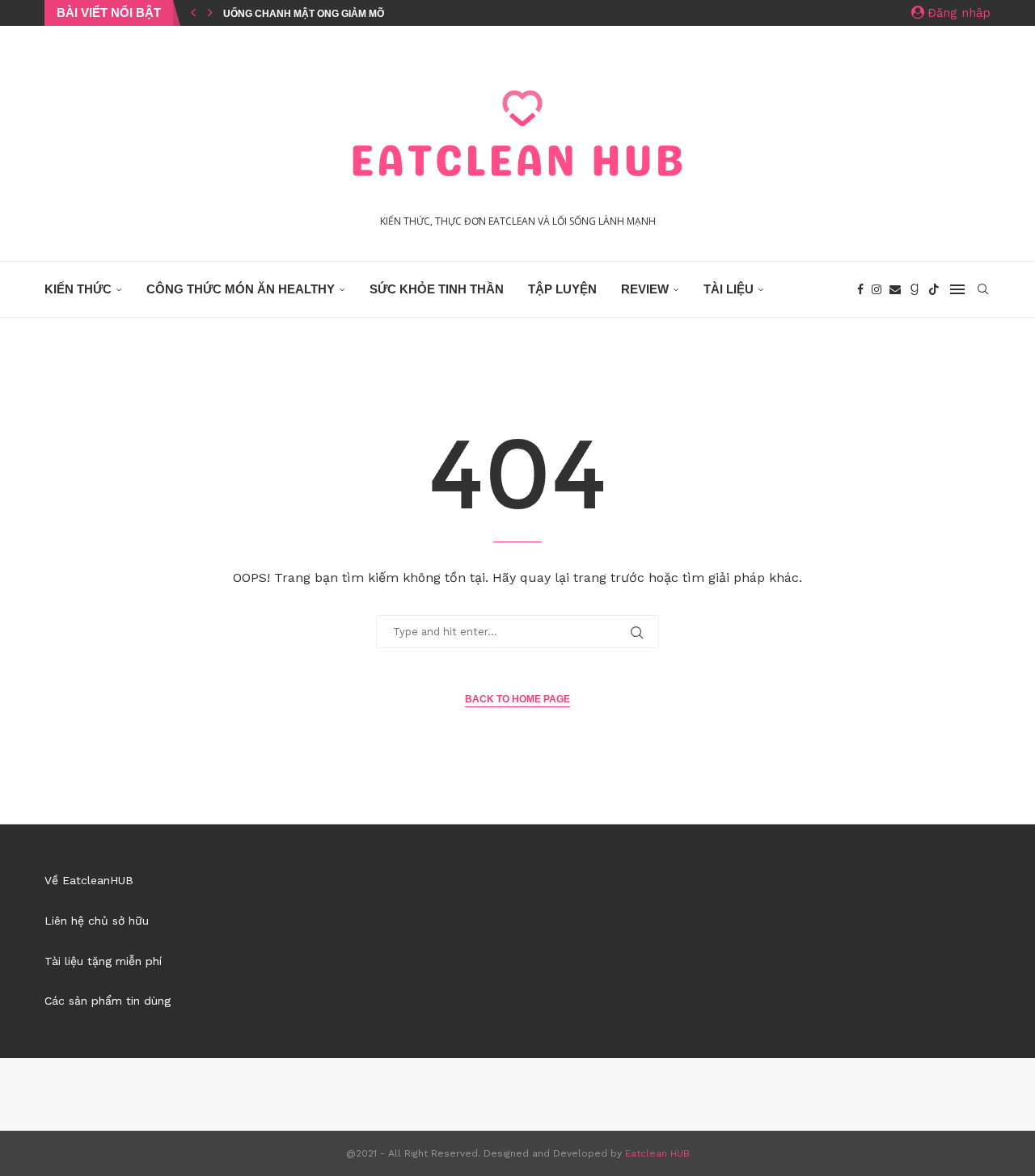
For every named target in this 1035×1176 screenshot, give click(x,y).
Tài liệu (728, 289)
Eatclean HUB (657, 1153)
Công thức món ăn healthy (240, 289)
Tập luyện (562, 289)
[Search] (982, 289)
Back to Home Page (517, 699)
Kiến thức (78, 289)
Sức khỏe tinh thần (437, 289)
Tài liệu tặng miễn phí (103, 961)
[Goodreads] (914, 289)
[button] (193, 13)
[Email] (895, 289)
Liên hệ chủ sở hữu (96, 920)
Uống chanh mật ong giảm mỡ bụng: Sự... (333, 13)
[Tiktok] (934, 289)
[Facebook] (860, 289)
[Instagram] (876, 289)
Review (645, 289)
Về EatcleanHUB (88, 880)
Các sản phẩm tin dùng (107, 1000)
